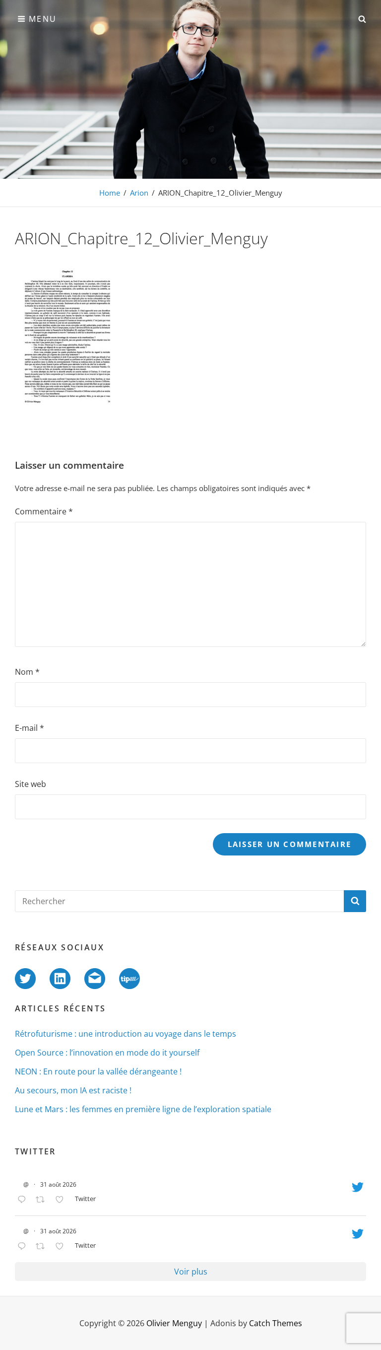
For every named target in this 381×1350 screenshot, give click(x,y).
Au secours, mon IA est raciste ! (73, 1090)
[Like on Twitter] (62, 1200)
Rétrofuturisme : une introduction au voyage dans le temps (125, 1033)
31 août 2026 (58, 1184)
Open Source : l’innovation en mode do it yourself (107, 1052)
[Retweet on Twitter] (43, 1200)
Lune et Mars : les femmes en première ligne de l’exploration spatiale (143, 1109)
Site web (30, 784)
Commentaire (44, 511)
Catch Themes (275, 1323)
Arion (139, 193)
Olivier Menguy (174, 1323)
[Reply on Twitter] (24, 1200)
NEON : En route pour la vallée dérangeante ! (98, 1071)
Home (109, 193)
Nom (27, 671)
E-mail (29, 727)
